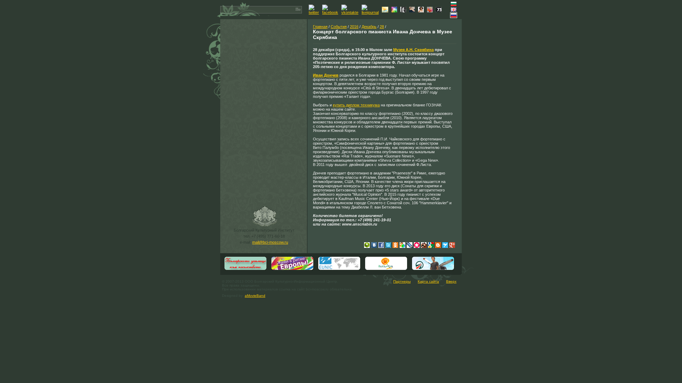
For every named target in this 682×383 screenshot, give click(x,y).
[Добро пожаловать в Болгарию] (386, 269)
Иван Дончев (326, 75)
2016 (354, 26)
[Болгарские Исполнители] (422, 11)
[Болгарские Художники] (413, 11)
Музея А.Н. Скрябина (413, 50)
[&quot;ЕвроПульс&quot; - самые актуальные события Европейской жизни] (292, 269)
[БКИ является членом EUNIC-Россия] (339, 269)
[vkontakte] (350, 12)
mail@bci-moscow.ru (270, 242)
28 (382, 26)
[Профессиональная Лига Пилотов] (433, 269)
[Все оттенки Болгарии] (395, 11)
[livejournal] (371, 12)
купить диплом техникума (356, 105)
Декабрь (369, 26)
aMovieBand (255, 296)
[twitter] (315, 12)
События (339, 26)
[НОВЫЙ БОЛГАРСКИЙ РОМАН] (404, 11)
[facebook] (331, 12)
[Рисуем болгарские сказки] (430, 11)
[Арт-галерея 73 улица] (439, 11)
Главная (320, 26)
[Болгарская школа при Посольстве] (245, 269)
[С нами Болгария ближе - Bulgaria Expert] (386, 11)
